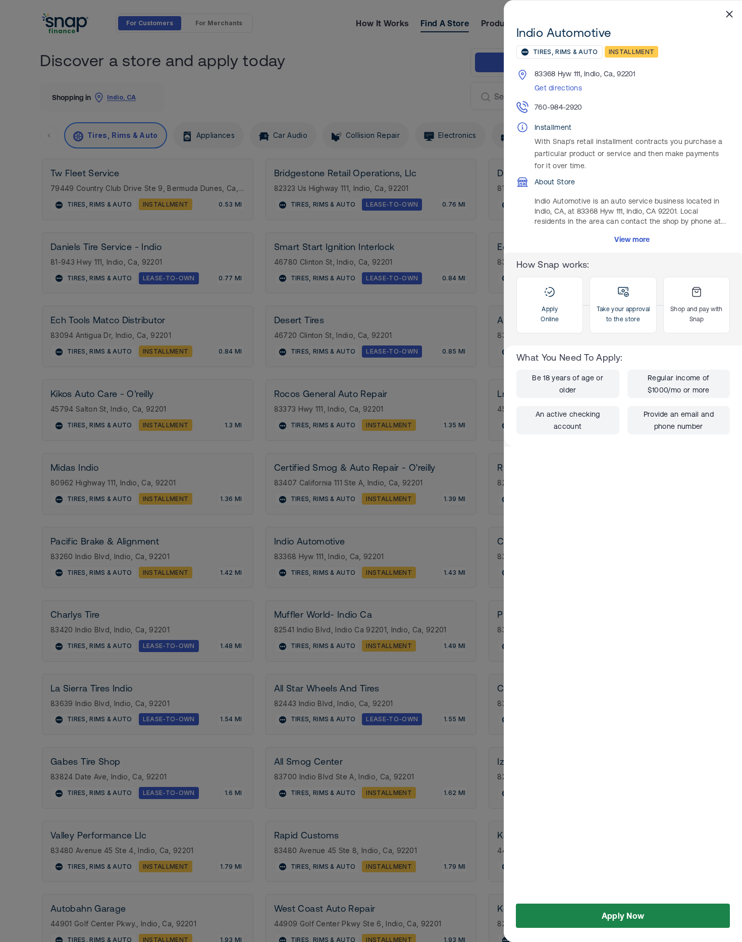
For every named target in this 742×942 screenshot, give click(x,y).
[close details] (729, 13)
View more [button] (632, 239)
